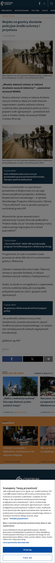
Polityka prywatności (19, 518)
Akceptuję (27, 550)
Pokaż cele (27, 558)
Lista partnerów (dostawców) (16, 542)
